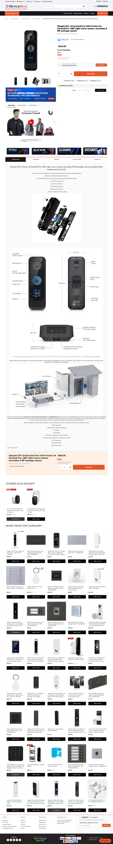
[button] (7, 122)
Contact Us (23, 822)
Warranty (36, 159)
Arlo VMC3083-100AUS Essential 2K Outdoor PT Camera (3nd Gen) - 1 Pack (36, 510)
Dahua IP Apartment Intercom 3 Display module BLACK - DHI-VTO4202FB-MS (56, 588)
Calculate (101, 90)
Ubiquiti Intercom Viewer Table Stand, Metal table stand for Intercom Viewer (76, 588)
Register (105, 1)
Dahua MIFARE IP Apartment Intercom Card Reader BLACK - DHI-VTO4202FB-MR (97, 695)
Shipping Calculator (66, 85)
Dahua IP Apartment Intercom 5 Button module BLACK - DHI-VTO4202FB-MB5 (76, 766)
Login (99, 1)
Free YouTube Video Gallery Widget (30, 140)
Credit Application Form (8, 828)
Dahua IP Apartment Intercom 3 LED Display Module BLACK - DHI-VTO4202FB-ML (35, 553)
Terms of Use (42, 824)
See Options (15, 519)
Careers (23, 828)
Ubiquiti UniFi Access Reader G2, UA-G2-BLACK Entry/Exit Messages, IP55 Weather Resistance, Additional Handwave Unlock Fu (35, 697)
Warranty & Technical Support (9, 826)
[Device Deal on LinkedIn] (20, 840)
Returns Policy (42, 820)
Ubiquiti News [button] (22, 105)
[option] (30, 50)
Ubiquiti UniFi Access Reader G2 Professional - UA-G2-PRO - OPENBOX (15, 553)
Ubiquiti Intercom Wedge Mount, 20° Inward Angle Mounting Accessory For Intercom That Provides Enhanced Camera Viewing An (97, 661)
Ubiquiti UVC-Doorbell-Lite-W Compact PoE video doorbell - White (14, 802)
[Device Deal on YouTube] (14, 840)
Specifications (77, 159)
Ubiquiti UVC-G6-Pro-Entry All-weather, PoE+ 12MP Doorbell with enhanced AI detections (76, 802)
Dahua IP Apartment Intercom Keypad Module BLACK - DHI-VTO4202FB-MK (14, 730)
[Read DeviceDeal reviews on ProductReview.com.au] (40, 839)
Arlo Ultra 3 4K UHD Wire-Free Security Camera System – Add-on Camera (15, 510)
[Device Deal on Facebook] (8, 840)
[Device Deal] (16, 7)
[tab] (82, 85)
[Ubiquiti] (63, 39)
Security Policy (42, 828)
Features (56, 159)
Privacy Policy (42, 826)
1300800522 (102, 6)
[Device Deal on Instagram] (17, 840)
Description (15, 159)
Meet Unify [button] (11, 105)
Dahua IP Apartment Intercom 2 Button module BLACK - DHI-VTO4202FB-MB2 (35, 624)
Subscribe (106, 825)
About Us (23, 820)
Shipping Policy (42, 822)
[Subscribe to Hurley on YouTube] (105, 841)
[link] (68, 13)
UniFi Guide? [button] (33, 105)
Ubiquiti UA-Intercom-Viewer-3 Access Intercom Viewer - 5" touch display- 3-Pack (76, 695)
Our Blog (23, 824)
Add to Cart (36, 519)
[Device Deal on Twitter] (11, 840)
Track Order (5, 822)
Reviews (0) (97, 159)
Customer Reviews (25, 826)
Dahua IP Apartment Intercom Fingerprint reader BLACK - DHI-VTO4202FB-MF (56, 624)
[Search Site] (84, 6)
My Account (5, 820)
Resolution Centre (6, 824)
